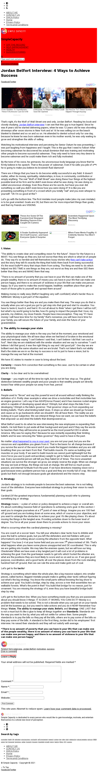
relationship (72, 739)
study (67, 739)
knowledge (41, 742)
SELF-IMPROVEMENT (17, 47)
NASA (95, 739)
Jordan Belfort (29, 649)
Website (5, 697)
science (56, 739)
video (63, 739)
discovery (35, 742)
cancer (3, 742)
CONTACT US (13, 15)
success (50, 649)
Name (5, 686)
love (60, 739)
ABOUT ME (12, 12)
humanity (29, 742)
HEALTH (10, 49)
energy (52, 742)
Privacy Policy (13, 22)
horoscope (11, 742)
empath (47, 742)
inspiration (4, 739)
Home (9, 20)
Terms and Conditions (17, 25)
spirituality (34, 739)
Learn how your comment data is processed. (67, 708)
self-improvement (43, 739)
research (51, 739)
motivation (41, 649)
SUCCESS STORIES (16, 52)
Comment (7, 681)
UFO (65, 742)
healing (56, 742)
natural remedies (82, 739)
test (6, 742)
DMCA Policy (12, 17)
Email (4, 692)
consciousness (25, 739)
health (10, 739)
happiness (18, 742)
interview (18, 649)
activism (90, 739)
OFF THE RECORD (15, 45)
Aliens (61, 742)
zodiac (24, 742)
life (13, 739)
